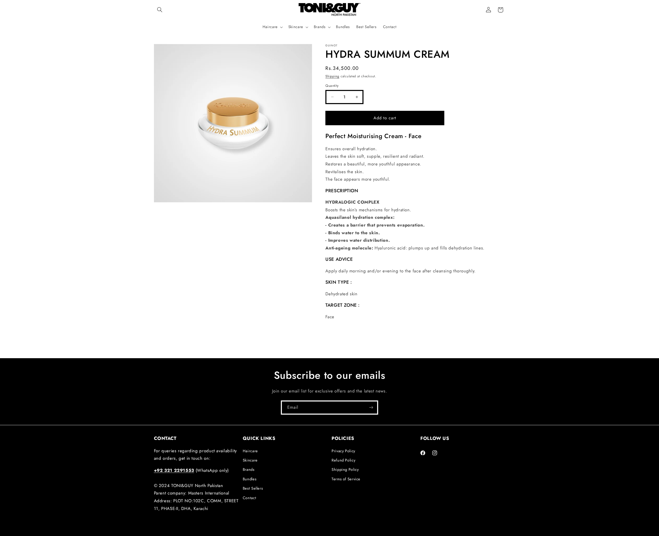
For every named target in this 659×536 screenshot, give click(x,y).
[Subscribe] (371, 407)
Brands (249, 469)
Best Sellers (253, 488)
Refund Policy (343, 460)
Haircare (250, 451)
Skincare (250, 460)
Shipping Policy (345, 469)
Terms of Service (346, 479)
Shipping (332, 76)
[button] (160, 10)
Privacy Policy (343, 451)
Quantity (332, 85)
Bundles (249, 479)
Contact (249, 497)
